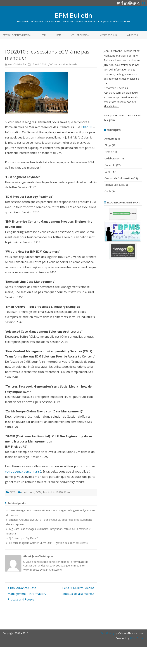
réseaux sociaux (55, 565)
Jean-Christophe (17, 64)
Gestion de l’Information (17, 35)
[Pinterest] (134, 3)
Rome (67, 492)
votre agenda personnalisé (23, 471)
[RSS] (138, 3)
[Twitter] (118, 3)
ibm (45, 492)
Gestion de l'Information (119, 178)
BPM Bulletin (73, 15)
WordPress (136, 638)
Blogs (108, 145)
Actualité (110, 138)
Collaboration (80, 35)
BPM (58, 35)
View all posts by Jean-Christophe (44, 569)
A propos (132, 35)
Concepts (110, 165)
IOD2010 (87, 127)
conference (27, 492)
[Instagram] (130, 3)
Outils (108, 191)
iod (50, 492)
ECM (44, 35)
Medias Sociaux (108, 35)
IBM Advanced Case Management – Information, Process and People (27, 593)
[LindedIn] (125, 3)
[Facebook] (122, 3)
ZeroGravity (107, 633)
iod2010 (58, 492)
